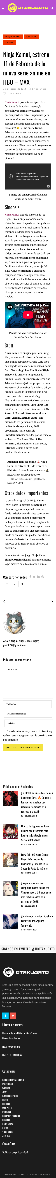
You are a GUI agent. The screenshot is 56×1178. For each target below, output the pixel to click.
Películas (6, 1111)
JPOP (4, 1091)
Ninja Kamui (12, 214)
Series (5, 1128)
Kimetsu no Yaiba (10, 1095)
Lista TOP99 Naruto (11, 1046)
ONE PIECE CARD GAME (13, 1055)
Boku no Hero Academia (13, 1079)
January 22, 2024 (15, 483)
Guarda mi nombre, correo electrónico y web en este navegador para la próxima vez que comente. (28, 735)
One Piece (7, 1107)
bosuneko (41, 89)
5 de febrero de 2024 (14, 89)
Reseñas (6, 1120)
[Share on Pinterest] (42, 577)
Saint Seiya (7, 1124)
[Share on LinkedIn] (38, 577)
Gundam (6, 1087)
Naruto (5, 1099)
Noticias (6, 1103)
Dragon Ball (7, 1083)
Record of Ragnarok (11, 1115)
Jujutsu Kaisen (13, 378)
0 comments (14, 93)
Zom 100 (6, 1136)
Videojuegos (7, 1132)
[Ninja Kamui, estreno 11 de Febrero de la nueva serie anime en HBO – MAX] (28, 622)
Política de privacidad (15, 1152)
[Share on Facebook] (30, 577)
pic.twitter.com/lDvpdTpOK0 (23, 474)
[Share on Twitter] (34, 577)
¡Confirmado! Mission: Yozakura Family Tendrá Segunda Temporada (37, 920)
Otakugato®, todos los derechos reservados (28, 1174)
